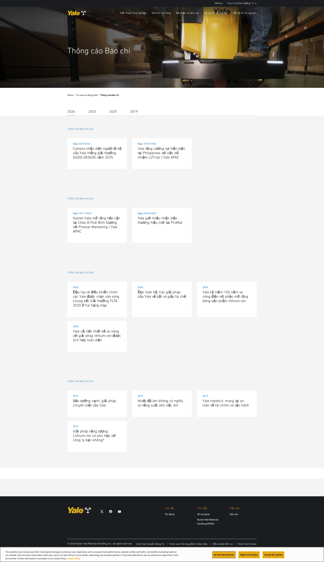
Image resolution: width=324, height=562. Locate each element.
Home (70, 95)
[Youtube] (119, 511)
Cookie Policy (73, 558)
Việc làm (234, 514)
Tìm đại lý (170, 514)
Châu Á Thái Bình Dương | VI (240, 3)
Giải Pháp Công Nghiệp (133, 12)
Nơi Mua (219, 3)
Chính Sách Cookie (247, 544)
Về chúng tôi (203, 514)
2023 (92, 111)
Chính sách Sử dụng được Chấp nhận (188, 544)
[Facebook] (111, 511)
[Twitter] (102, 511)
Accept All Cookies (273, 554)
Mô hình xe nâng (161, 12)
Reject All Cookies (249, 554)
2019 (134, 111)
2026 (71, 111)
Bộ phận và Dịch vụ (187, 12)
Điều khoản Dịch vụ (223, 544)
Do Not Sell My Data (224, 554)
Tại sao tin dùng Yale (216, 12)
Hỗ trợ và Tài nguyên (244, 12)
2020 (113, 111)
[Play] (313, 77)
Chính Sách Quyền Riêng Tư (150, 544)
